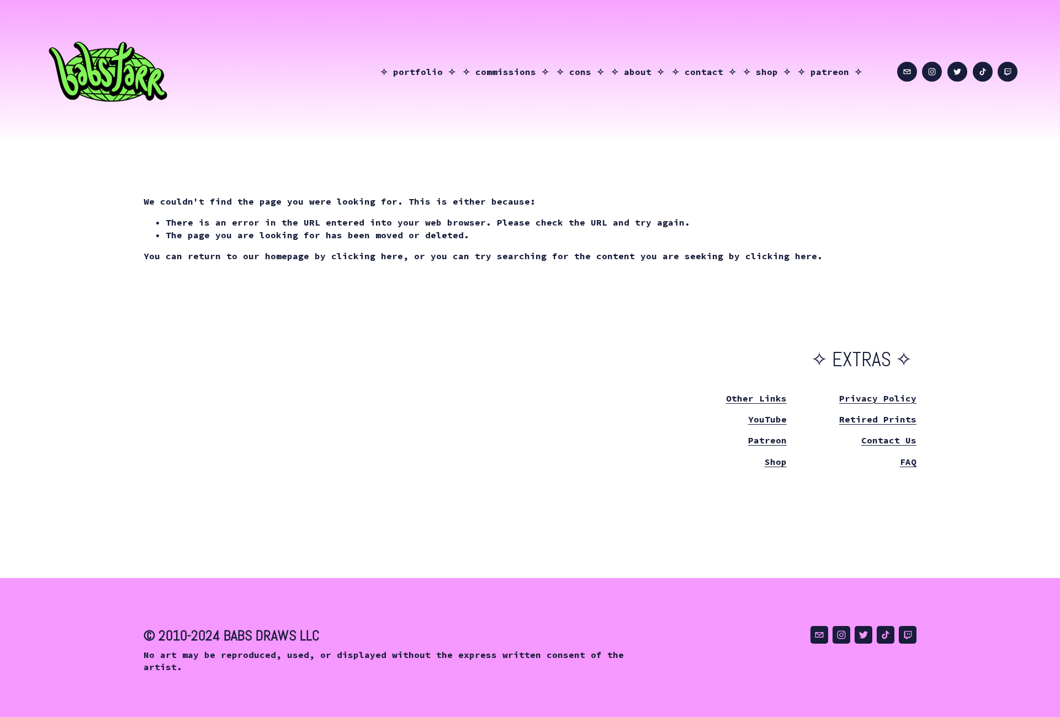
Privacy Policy (877, 398)
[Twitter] (957, 72)
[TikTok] (983, 72)
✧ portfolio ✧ (417, 71)
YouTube (767, 419)
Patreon (767, 440)
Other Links (756, 398)
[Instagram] (932, 72)
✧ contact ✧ (704, 71)
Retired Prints (877, 419)
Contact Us (888, 440)
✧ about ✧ (637, 71)
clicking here (367, 255)
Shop (776, 461)
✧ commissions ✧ (506, 71)
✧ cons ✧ (580, 71)
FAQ (908, 461)
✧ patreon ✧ (830, 71)
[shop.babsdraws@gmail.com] (907, 72)
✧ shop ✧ (767, 71)
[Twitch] (1007, 72)
